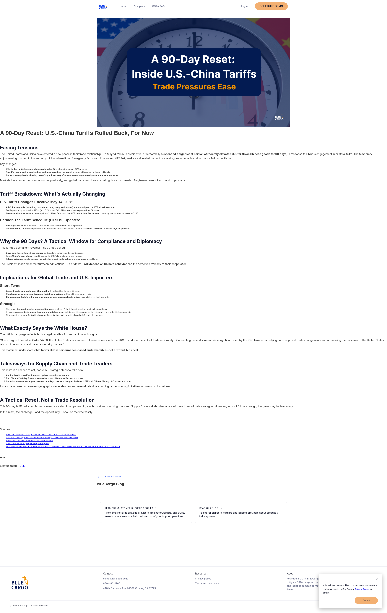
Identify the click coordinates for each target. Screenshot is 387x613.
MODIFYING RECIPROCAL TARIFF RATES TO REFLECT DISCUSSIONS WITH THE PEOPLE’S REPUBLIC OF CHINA (63, 446)
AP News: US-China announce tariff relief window (29, 440)
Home (123, 6)
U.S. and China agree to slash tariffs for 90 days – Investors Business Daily (42, 437)
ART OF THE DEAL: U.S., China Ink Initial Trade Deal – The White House (41, 434)
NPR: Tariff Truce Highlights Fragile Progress (27, 443)
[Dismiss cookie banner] (377, 580)
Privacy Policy (362, 589)
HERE (21, 465)
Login (244, 6)
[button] (139, 6)
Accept (366, 600)
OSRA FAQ (158, 6)
